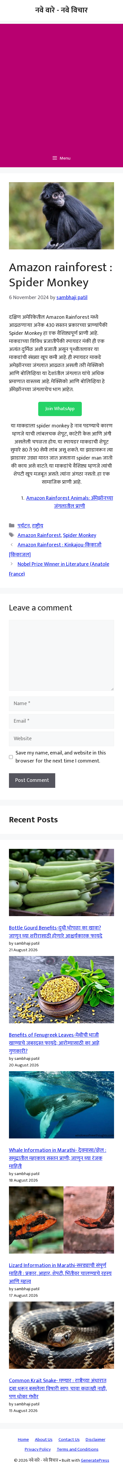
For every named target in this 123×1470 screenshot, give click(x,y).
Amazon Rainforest (39, 535)
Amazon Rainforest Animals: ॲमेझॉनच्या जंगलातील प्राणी (69, 502)
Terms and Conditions (78, 1449)
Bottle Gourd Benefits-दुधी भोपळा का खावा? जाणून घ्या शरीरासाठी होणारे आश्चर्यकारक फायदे (55, 932)
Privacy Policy (38, 1449)
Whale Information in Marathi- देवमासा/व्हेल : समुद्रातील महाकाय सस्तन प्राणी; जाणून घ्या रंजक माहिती (57, 1158)
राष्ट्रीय (37, 525)
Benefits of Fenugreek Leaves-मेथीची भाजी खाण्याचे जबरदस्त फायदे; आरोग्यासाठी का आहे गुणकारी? (54, 1043)
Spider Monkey (79, 535)
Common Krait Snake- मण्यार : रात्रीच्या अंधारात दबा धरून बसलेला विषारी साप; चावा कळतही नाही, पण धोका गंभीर (58, 1388)
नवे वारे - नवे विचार (61, 10)
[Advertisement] (61, 85)
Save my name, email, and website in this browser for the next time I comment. (61, 757)
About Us (44, 1439)
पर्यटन (24, 525)
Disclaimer (95, 1439)
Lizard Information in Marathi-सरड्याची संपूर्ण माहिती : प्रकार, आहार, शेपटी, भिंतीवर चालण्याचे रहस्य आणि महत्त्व (60, 1273)
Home (23, 1439)
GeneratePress (95, 1460)
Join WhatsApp (60, 409)
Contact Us (69, 1439)
